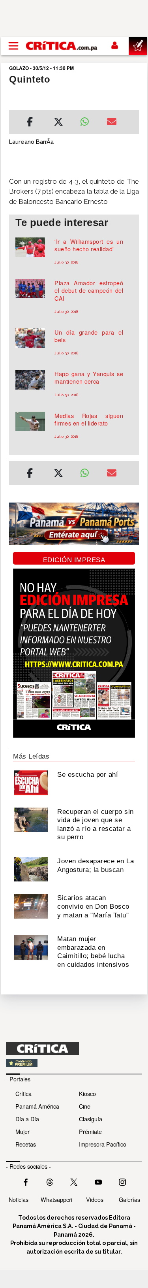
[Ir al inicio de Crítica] (62, 46)
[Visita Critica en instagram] (122, 1181)
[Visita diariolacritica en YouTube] (98, 1181)
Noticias (18, 1199)
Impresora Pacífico (102, 1144)
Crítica (23, 1093)
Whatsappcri (56, 1199)
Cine (84, 1106)
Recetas (25, 1144)
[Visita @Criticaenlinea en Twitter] (49, 1181)
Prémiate (90, 1131)
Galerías (129, 1199)
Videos (94, 1199)
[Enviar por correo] (111, 122)
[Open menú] (13, 46)
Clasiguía (90, 1119)
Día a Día (27, 1119)
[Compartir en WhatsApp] (88, 119)
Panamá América (37, 1106)
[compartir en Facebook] (30, 122)
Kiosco (87, 1093)
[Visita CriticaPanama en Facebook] (25, 1181)
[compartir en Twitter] (58, 122)
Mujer (22, 1131)
